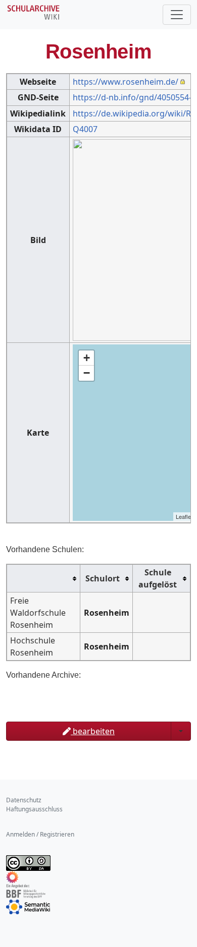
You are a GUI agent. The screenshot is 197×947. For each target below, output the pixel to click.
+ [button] (86, 357)
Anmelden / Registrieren (40, 834)
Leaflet (184, 516)
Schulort (102, 578)
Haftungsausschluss (34, 809)
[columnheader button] (43, 579)
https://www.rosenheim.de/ (125, 81)
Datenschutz (23, 800)
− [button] (86, 373)
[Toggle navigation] (177, 15)
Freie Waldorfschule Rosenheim (38, 612)
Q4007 (85, 129)
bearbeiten (93, 731)
